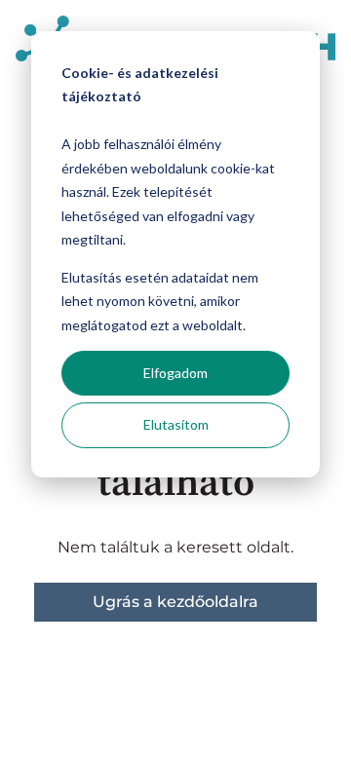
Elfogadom (175, 372)
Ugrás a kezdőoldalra (175, 601)
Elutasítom (176, 424)
